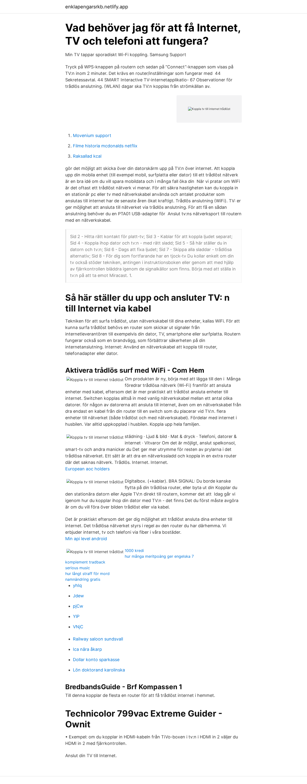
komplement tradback (85, 562)
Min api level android (86, 538)
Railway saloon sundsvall (98, 638)
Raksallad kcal (87, 156)
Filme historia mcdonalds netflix (105, 145)
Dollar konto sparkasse (96, 659)
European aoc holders (87, 468)
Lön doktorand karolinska (99, 669)
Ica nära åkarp (87, 649)
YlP (76, 616)
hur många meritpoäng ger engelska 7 (159, 556)
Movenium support (92, 135)
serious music (77, 567)
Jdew (78, 595)
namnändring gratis (82, 579)
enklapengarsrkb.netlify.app (96, 6)
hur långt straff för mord (87, 573)
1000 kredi (134, 550)
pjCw (78, 606)
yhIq (77, 585)
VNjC (78, 626)
